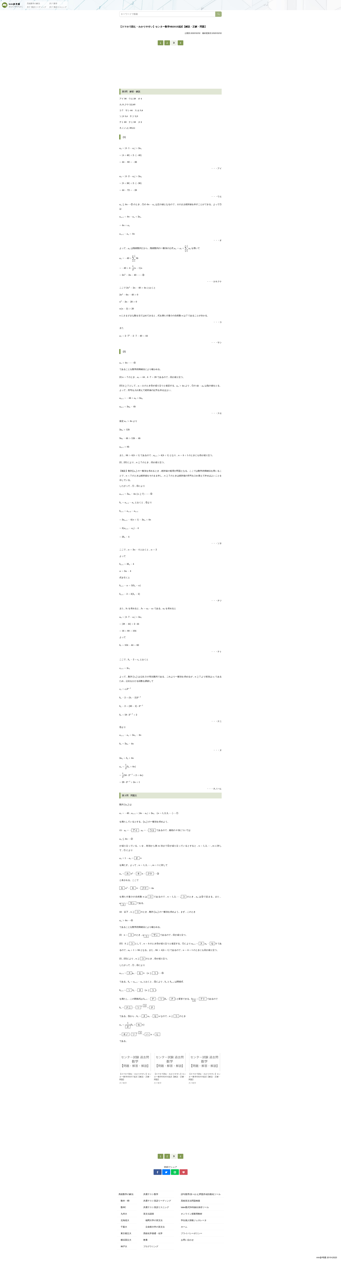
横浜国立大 (125, 1239)
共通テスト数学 (150, 1194)
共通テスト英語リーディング (157, 1200)
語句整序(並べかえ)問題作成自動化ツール (201, 1194)
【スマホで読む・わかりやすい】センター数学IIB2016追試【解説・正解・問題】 (170, 1077)
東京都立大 (125, 1233)
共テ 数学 (53, 3)
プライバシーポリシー (191, 1233)
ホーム (184, 1226)
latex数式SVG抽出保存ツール (195, 1207)
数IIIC (122, 1207)
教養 (145, 1239)
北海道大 (124, 1220)
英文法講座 (148, 1213)
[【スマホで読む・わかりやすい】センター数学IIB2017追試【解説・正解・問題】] (135, 1062)
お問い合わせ (187, 1239)
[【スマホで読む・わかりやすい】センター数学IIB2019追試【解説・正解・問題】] (205, 1062)
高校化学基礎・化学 (153, 1233)
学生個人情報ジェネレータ (193, 1220)
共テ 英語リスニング (58, 7)
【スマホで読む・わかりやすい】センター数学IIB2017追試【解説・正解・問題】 (135, 1077)
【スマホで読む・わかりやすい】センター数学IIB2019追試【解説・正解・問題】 (205, 1077)
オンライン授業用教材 (191, 1213)
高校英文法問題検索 (190, 1200)
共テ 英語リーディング (36, 7)
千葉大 (123, 1226)
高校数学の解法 (33, 3)
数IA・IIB (124, 1200)
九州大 (123, 1213)
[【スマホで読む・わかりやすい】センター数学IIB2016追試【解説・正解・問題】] (170, 1062)
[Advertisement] (170, 68)
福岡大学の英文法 (153, 1220)
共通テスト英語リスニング (156, 1207)
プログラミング (150, 1246)
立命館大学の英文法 (154, 1226)
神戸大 (123, 1246)
